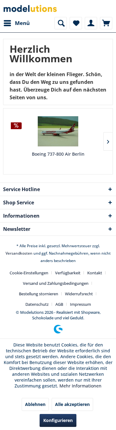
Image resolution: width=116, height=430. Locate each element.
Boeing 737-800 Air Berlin (58, 154)
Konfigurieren (58, 420)
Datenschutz (37, 304)
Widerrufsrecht (79, 294)
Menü (22, 23)
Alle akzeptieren (72, 404)
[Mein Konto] (91, 23)
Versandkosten (19, 253)
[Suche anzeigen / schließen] (60, 23)
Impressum (80, 304)
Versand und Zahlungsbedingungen (55, 283)
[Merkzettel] (76, 23)
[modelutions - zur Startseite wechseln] (30, 8)
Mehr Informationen (80, 386)
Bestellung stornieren (38, 294)
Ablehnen (35, 404)
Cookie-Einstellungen (29, 273)
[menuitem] (16, 23)
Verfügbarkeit (67, 273)
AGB (59, 304)
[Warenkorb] (106, 23)
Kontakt (94, 273)
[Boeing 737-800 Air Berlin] (58, 131)
